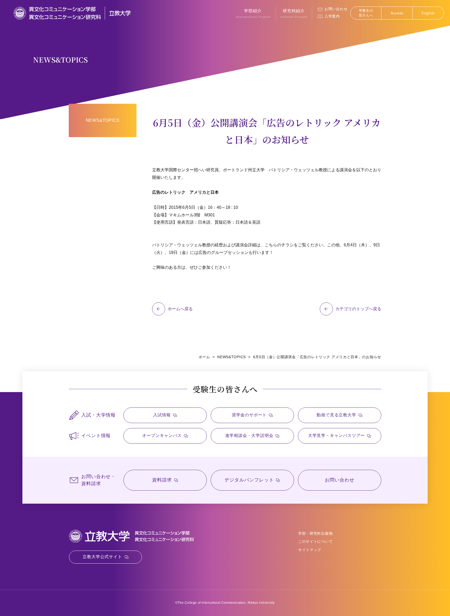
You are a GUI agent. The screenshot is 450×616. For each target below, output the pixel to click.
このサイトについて (315, 541)
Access (397, 13)
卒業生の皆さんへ (366, 13)
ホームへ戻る (180, 309)
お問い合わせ (335, 9)
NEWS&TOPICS (103, 120)
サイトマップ (309, 550)
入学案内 (332, 16)
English (428, 13)
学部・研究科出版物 (315, 533)
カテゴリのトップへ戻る (358, 309)
